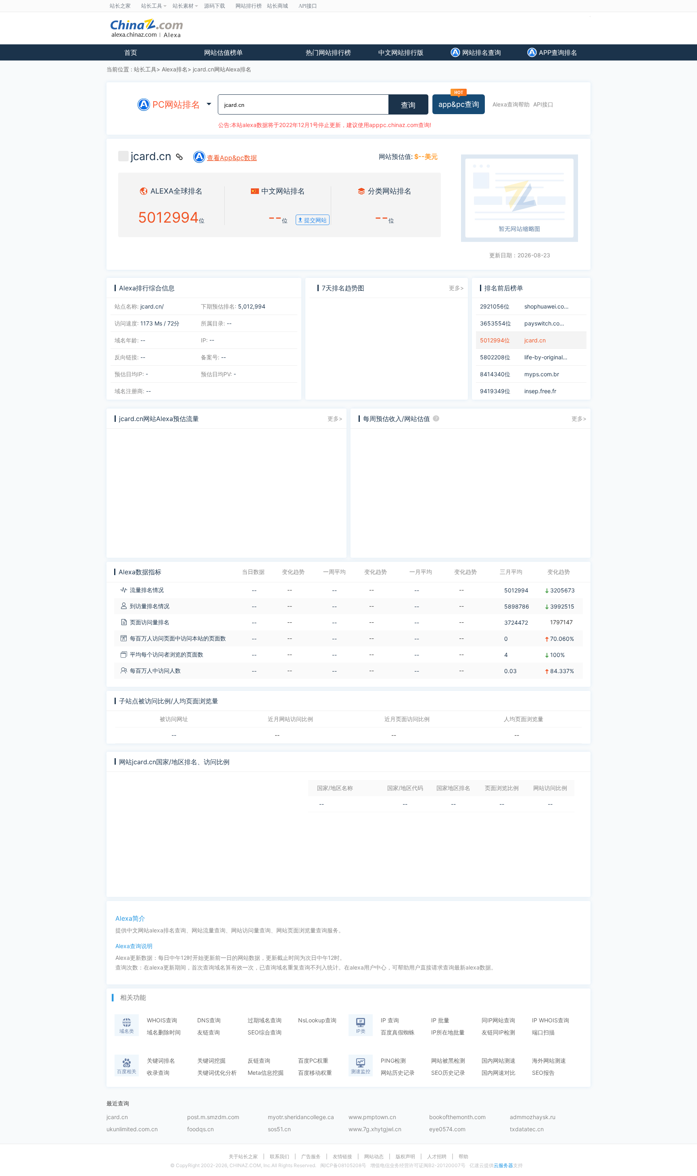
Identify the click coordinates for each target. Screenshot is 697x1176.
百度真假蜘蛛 (398, 1032)
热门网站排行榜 (328, 52)
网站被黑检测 (448, 1060)
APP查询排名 (557, 52)
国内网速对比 (498, 1072)
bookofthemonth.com (457, 1117)
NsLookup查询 (317, 1020)
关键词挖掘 (211, 1060)
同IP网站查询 (498, 1020)
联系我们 (279, 1156)
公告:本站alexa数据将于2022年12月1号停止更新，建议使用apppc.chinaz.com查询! (324, 124)
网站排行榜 (249, 6)
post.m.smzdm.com (213, 1117)
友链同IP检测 (498, 1032)
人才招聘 (437, 1156)
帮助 (463, 1156)
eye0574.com (447, 1129)
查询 (408, 105)
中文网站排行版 (401, 52)
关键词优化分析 (217, 1072)
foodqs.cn (200, 1129)
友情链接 (342, 1156)
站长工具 (145, 69)
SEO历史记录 (448, 1072)
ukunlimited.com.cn (132, 1129)
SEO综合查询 (265, 1032)
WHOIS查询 (162, 1020)
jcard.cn (117, 1117)
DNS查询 (209, 1020)
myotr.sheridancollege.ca (301, 1117)
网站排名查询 (480, 52)
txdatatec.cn (527, 1129)
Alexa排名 (175, 69)
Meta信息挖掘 (266, 1072)
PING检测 (393, 1060)
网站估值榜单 (223, 52)
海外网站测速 (549, 1060)
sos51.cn (279, 1129)
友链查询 (208, 1032)
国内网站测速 (498, 1060)
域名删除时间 (164, 1032)
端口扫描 (543, 1032)
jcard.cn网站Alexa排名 (222, 69)
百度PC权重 (313, 1060)
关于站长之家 (243, 1156)
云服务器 (503, 1165)
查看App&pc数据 (232, 158)
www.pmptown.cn (372, 1117)
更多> (456, 287)
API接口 (543, 104)
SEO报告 (543, 1072)
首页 (130, 52)
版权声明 (405, 1156)
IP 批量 (440, 1020)
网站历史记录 (398, 1072)
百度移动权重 (315, 1072)
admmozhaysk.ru (532, 1117)
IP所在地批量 (448, 1032)
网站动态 (374, 1156)
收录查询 (158, 1072)
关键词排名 (161, 1060)
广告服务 (311, 1156)
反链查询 (259, 1060)
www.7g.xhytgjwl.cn (374, 1129)
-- (173, 735)
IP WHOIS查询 (550, 1020)
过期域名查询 (265, 1020)
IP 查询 (390, 1020)
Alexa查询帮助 (511, 104)
